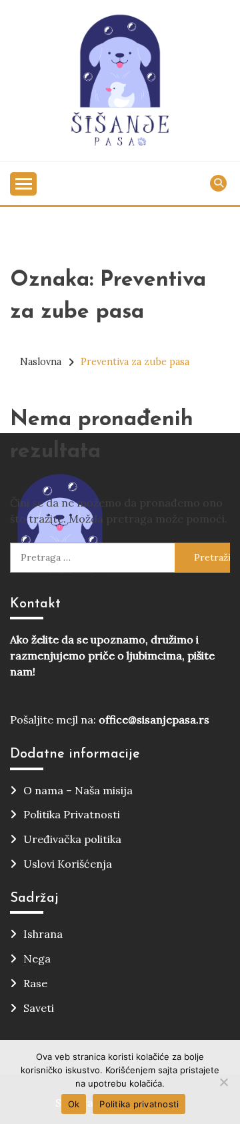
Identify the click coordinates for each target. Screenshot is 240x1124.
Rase (35, 983)
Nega (37, 958)
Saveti (38, 1008)
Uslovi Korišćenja (67, 863)
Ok (74, 1104)
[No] (223, 1082)
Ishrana (43, 933)
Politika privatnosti (139, 1104)
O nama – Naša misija (78, 790)
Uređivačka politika (72, 839)
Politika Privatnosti (71, 814)
